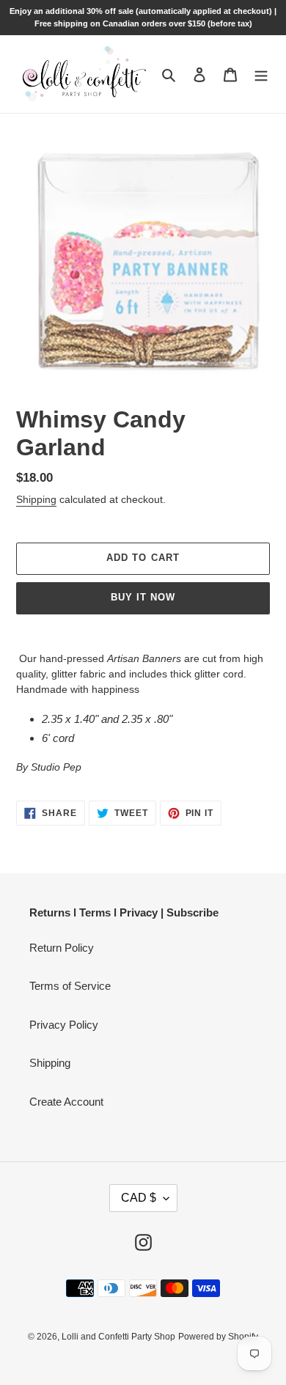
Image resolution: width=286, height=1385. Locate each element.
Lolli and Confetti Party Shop (118, 1336)
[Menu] (261, 74)
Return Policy (61, 947)
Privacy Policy (63, 1024)
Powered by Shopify (218, 1336)
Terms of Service (70, 986)
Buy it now (143, 597)
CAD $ (138, 1197)
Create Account (66, 1101)
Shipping (36, 499)
